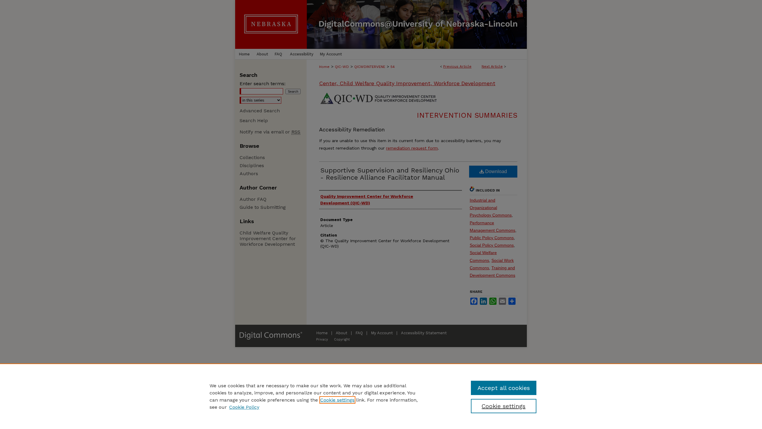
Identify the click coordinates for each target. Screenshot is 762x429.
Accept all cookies (503, 387)
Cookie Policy (244, 407)
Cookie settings (337, 400)
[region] (381, 396)
